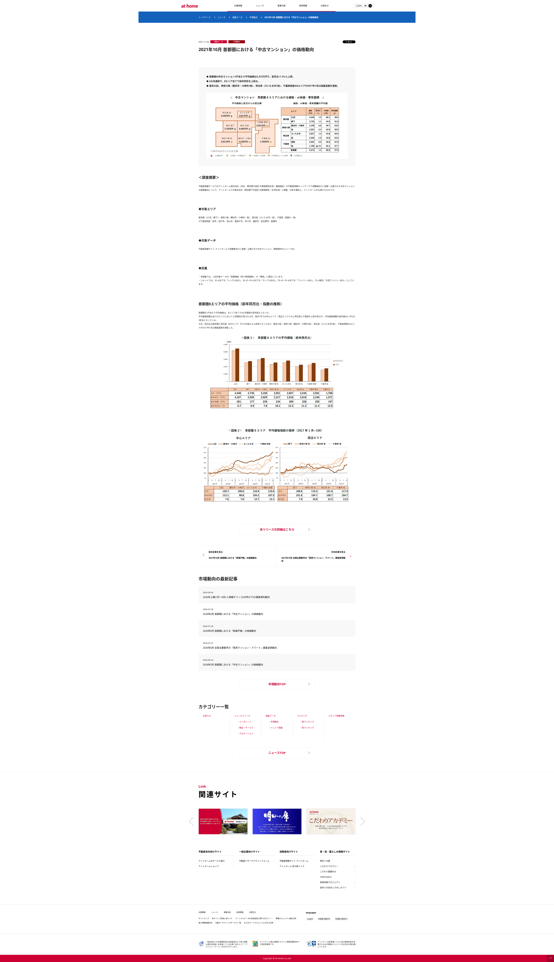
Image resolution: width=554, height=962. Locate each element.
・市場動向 (273, 721)
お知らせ (207, 715)
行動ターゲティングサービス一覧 (228, 923)
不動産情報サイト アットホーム (293, 860)
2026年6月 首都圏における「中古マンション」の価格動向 (233, 614)
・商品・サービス (245, 727)
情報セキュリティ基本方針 (286, 918)
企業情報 (238, 5)
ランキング (302, 715)
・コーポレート (244, 721)
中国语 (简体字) (341, 919)
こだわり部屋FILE (328, 871)
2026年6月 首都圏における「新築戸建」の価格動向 (229, 630)
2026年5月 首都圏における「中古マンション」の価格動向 (233, 664)
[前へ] (192, 821)
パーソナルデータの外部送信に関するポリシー (253, 918)
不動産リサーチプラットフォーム (254, 860)
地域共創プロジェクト (330, 882)
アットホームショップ (209, 866)
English (310, 919)
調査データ (271, 715)
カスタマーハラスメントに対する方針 (258, 923)
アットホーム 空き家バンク (291, 866)
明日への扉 (325, 860)
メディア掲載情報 (336, 715)
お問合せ (325, 5)
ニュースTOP (277, 753)
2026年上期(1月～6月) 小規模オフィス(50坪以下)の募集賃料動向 (237, 597)
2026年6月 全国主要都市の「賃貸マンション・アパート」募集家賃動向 (240, 647)
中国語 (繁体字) (324, 919)
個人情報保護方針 (205, 923)
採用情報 (239, 912)
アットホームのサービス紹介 (212, 860)
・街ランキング (307, 727)
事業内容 (281, 5)
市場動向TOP (277, 684)
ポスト (350, 42)
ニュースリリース (242, 715)
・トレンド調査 (275, 727)
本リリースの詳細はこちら (277, 529)
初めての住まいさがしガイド (333, 887)
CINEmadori (326, 876)
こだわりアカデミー (329, 866)
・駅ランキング (307, 721)
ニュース (260, 5)
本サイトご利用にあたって (222, 918)
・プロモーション (245, 733)
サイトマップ (204, 918)
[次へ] (361, 821)
